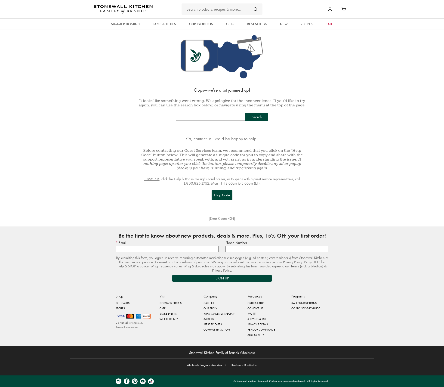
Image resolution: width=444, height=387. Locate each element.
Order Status (255, 303)
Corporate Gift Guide (305, 308)
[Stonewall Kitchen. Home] (123, 9)
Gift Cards (123, 303)
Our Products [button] (201, 24)
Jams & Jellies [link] (164, 24)
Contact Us (255, 308)
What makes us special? (219, 314)
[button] (330, 9)
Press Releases (213, 324)
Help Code (222, 195)
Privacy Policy (221, 270)
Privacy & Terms (257, 324)
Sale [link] (329, 24)
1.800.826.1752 (196, 183)
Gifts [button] (230, 24)
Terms (295, 266)
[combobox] (222, 9)
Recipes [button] (307, 24)
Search (257, 117)
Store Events (168, 314)
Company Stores (171, 303)
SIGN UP (222, 278)
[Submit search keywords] (255, 9)
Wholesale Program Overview (204, 365)
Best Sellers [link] (257, 24)
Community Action (217, 329)
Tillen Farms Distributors (243, 365)
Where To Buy (169, 319)
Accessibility (255, 335)
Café (163, 308)
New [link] (284, 24)
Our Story (210, 308)
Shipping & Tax (256, 319)
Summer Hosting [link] (125, 24)
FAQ (250, 314)
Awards (209, 319)
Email (122, 243)
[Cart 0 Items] (344, 9)
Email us (152, 179)
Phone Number (236, 243)
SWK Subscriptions (304, 303)
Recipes (120, 308)
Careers (209, 303)
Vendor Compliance (261, 329)
